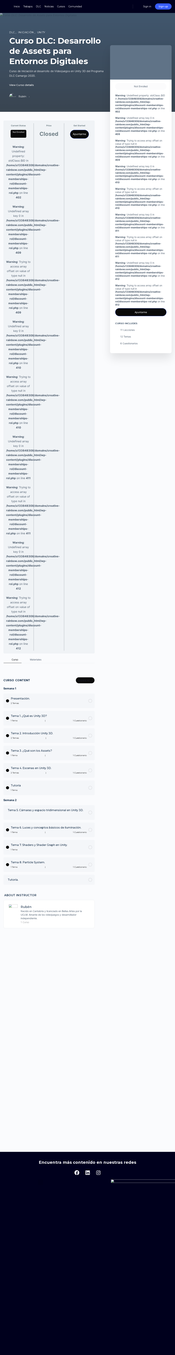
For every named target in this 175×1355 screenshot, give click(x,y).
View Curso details (22, 85)
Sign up (163, 6)
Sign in (147, 6)
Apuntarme (79, 134)
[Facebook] (77, 1173)
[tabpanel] (49, 666)
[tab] (12, 659)
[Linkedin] (87, 1173)
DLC (12, 32)
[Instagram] (98, 1173)
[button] (40, 1182)
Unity (41, 32)
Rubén (26, 907)
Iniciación (26, 32)
